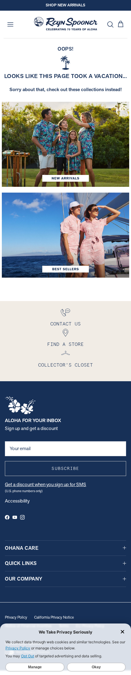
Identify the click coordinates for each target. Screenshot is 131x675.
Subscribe (65, 468)
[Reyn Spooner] (65, 24)
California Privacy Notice (54, 617)
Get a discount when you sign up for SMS (45, 484)
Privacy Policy (16, 617)
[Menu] (10, 24)
